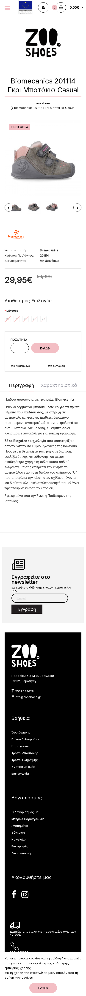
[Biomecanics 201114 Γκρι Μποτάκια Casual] (43, 157)
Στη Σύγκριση (56, 365)
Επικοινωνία (20, 773)
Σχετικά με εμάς (23, 766)
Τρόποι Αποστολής (25, 753)
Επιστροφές (19, 846)
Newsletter (19, 839)
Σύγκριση (18, 832)
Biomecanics (49, 250)
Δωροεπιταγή (21, 853)
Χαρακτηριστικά (59, 385)
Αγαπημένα (19, 825)
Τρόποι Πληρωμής (24, 760)
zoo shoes (43, 103)
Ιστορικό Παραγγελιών (27, 819)
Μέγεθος (12, 310)
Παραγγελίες (20, 746)
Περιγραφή (21, 385)
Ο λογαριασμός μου (25, 812)
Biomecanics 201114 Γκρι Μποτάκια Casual (44, 108)
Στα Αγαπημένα (20, 365)
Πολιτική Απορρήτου (26, 739)
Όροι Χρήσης (21, 732)
